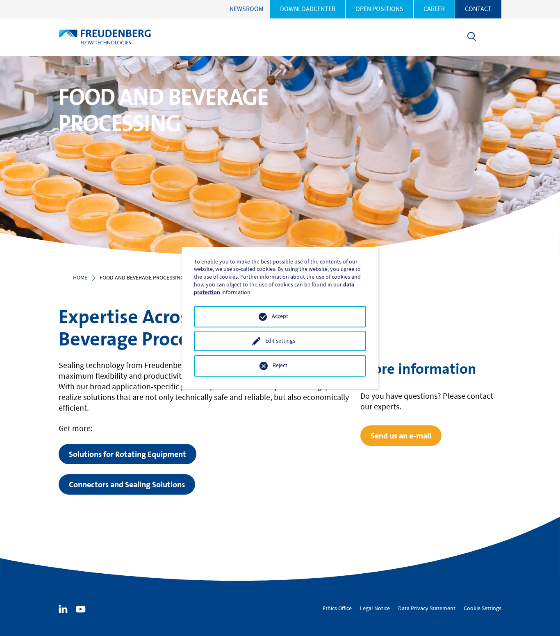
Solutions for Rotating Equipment (127, 454)
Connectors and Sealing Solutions (127, 484)
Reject (280, 365)
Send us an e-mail (401, 435)
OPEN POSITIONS (379, 9)
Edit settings (280, 341)
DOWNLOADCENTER (307, 9)
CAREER (434, 9)
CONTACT (478, 9)
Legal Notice (375, 608)
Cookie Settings (482, 608)
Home (80, 278)
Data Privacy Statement (426, 608)
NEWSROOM (247, 9)
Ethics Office (337, 608)
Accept (280, 316)
